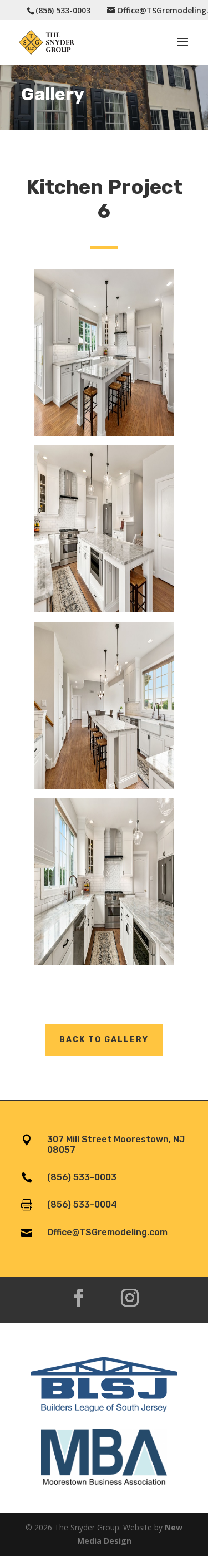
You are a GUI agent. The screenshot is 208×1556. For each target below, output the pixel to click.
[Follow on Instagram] (129, 1298)
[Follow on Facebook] (78, 1298)
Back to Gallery (104, 1039)
